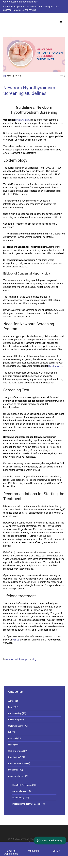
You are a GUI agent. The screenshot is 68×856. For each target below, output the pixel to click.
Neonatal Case (19, 791)
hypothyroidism (22, 120)
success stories (15, 776)
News (11, 744)
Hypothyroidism (55, 366)
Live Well (12, 738)
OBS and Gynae (15, 751)
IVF (9, 732)
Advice (11, 701)
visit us (16, 639)
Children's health (15, 726)
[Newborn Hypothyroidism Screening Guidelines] (34, 54)
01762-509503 (29, 10)
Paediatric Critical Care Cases (26, 804)
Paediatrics (13, 757)
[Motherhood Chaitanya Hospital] (4, 17)
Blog (34, 659)
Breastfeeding (14, 713)
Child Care (13, 719)
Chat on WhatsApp (52, 840)
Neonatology (18, 797)
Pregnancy (13, 770)
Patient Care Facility (17, 763)
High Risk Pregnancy (22, 785)
